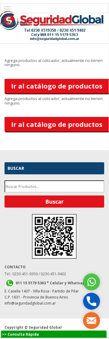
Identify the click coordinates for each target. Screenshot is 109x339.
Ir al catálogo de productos (56, 86)
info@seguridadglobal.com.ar (30, 303)
